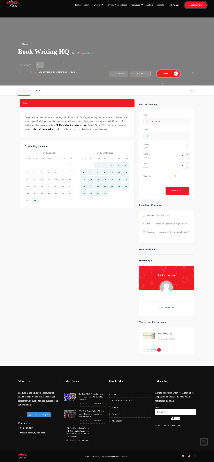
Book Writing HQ (164, 334)
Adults (146, 144)
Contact (115, 414)
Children (146, 154)
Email (157, 407)
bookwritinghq (87, 53)
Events (97, 5)
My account (117, 421)
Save (190, 90)
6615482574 (27, 72)
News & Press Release (117, 5)
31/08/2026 (154, 121)
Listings (150, 5)
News (166, 425)
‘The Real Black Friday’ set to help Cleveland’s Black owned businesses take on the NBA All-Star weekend (79, 432)
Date (145, 115)
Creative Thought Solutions (112, 456)
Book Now (176, 190)
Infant (145, 164)
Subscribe (175, 418)
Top (23, 90)
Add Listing (194, 5)
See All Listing (149, 350)
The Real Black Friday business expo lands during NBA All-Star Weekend (91, 397)
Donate (160, 5)
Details (37, 90)
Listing (176, 425)
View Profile (164, 307)
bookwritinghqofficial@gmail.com (58, 72)
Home (78, 5)
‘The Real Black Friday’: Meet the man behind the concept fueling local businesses (92, 414)
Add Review (120, 74)
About (87, 5)
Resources (135, 5)
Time (145, 129)
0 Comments (96, 403)
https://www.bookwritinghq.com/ (174, 232)
